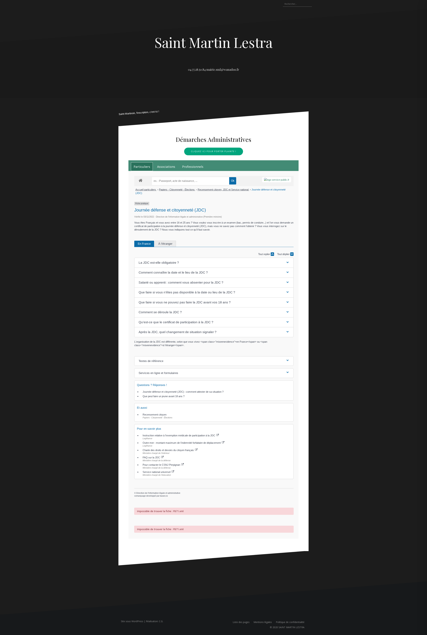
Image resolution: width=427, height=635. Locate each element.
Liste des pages (241, 622)
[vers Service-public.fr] (276, 179)
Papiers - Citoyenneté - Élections (177, 189)
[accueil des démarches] (140, 180)
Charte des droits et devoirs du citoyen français (168, 450)
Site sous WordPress (132, 621)
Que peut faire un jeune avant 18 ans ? (163, 396)
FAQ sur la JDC (152, 457)
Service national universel (157, 472)
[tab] (142, 166)
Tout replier (264, 254)
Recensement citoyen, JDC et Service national (223, 189)
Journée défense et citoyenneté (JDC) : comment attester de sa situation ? (183, 391)
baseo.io (164, 496)
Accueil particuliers (146, 189)
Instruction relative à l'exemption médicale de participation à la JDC (179, 435)
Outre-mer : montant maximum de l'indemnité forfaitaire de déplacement (182, 442)
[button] (214, 263)
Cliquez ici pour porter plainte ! (213, 151)
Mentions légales (263, 622)
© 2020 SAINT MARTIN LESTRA (287, 627)
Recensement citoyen (154, 414)
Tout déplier (283, 254)
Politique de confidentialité (290, 622)
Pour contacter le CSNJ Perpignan (162, 464)
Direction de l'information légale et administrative (158, 493)
